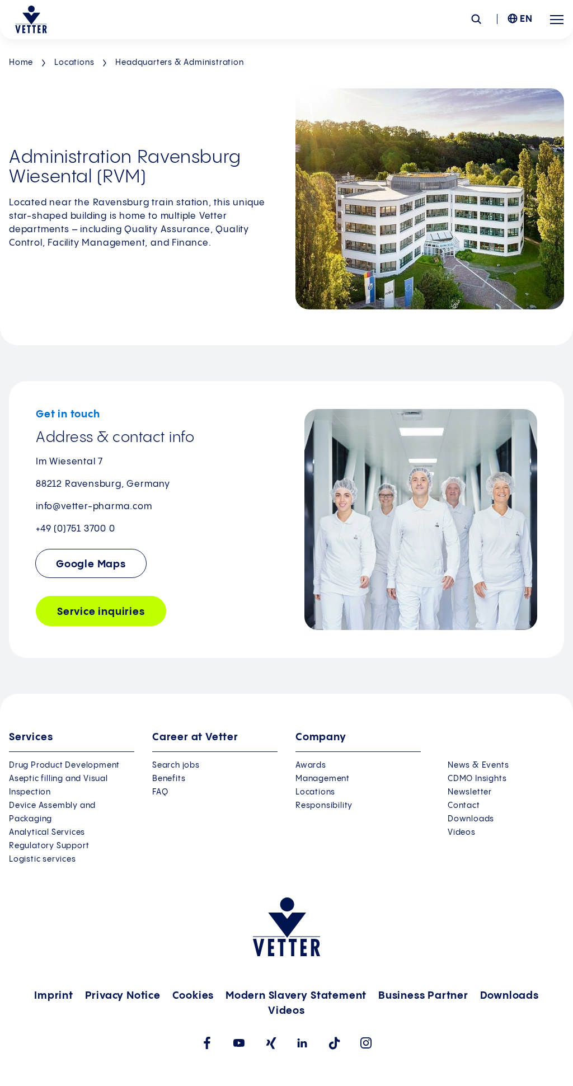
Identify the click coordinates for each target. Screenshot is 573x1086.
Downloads (471, 819)
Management (322, 779)
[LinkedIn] (302, 1043)
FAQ (160, 792)
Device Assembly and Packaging (52, 812)
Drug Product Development (64, 765)
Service (101, 612)
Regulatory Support (49, 846)
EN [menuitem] (526, 19)
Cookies (193, 995)
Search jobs (176, 765)
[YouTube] (239, 1043)
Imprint (53, 995)
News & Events (478, 765)
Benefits (168, 779)
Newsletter (470, 792)
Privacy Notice (123, 995)
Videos (462, 832)
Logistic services (42, 859)
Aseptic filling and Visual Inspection (58, 785)
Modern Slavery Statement (296, 995)
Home (21, 63)
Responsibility (324, 806)
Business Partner (423, 995)
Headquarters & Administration (179, 63)
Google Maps (91, 564)
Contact (464, 806)
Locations (74, 63)
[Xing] (271, 1043)
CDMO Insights (477, 779)
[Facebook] (207, 1043)
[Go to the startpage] (31, 20)
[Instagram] (366, 1043)
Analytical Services (47, 832)
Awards (310, 765)
